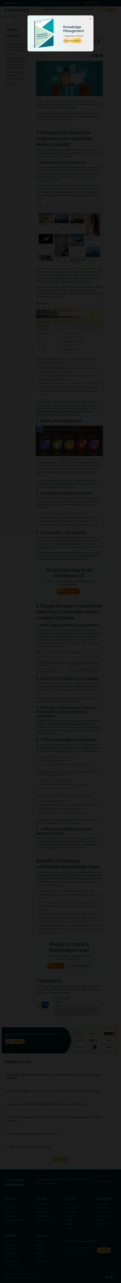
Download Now (72, 41)
